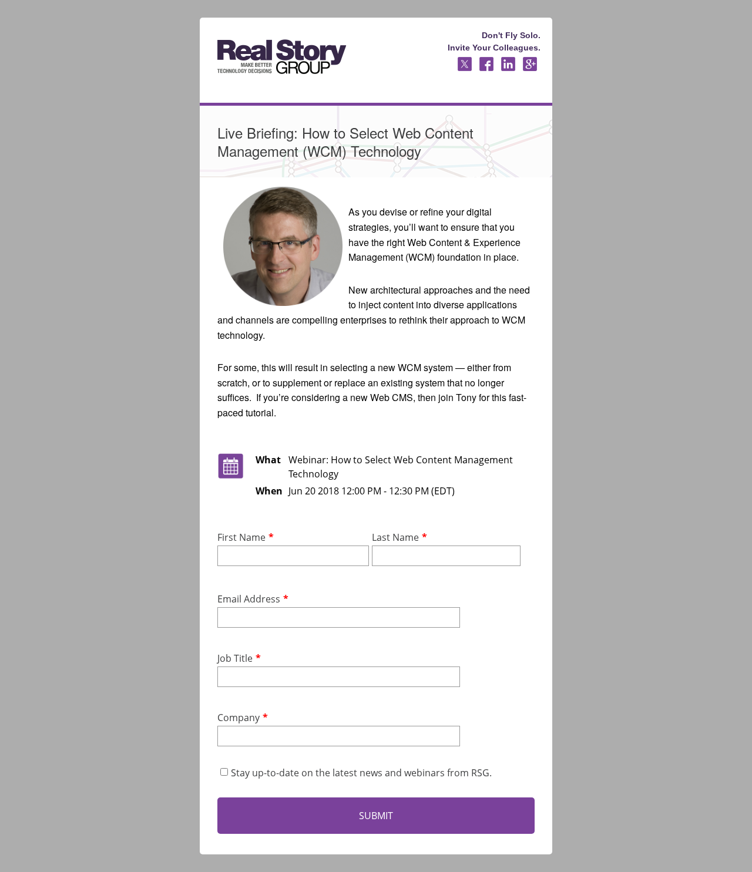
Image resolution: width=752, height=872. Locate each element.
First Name (241, 537)
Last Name (395, 537)
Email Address (248, 598)
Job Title (235, 658)
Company (238, 717)
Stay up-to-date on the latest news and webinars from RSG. (361, 772)
